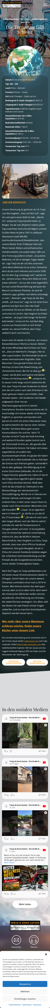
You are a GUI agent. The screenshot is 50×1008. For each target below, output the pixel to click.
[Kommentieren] (10, 751)
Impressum (37, 1004)
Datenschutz (27, 1004)
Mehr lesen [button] (9, 862)
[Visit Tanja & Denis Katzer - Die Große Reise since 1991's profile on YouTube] (6, 719)
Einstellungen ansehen (25, 998)
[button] (46, 954)
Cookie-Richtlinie (15, 1004)
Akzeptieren (25, 984)
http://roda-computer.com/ (29, 644)
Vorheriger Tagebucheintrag (13, 662)
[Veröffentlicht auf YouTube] (44, 718)
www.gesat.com (31, 641)
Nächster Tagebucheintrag (37, 662)
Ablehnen (25, 991)
